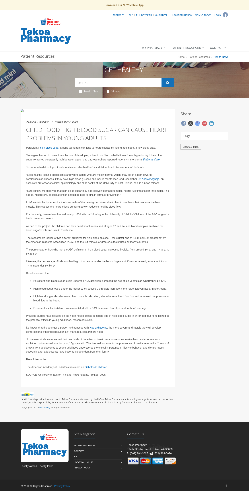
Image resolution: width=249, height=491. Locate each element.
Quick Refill (162, 14)
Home (181, 57)
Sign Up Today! (203, 14)
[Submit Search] (168, 82)
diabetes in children (96, 367)
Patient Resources (186, 47)
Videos (116, 91)
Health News (92, 91)
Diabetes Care (151, 159)
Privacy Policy (82, 467)
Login (218, 14)
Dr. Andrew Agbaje (148, 179)
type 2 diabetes (98, 327)
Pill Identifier (144, 14)
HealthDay (44, 407)
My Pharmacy (152, 47)
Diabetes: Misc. (190, 146)
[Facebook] (225, 14)
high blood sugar (49, 147)
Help (130, 14)
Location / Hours (182, 14)
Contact (216, 47)
